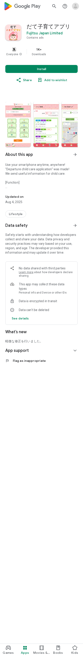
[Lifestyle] (15, 214)
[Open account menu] (75, 6)
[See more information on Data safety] (75, 225)
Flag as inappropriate (25, 361)
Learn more (26, 272)
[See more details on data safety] (20, 318)
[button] (20, 54)
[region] (41, 52)
